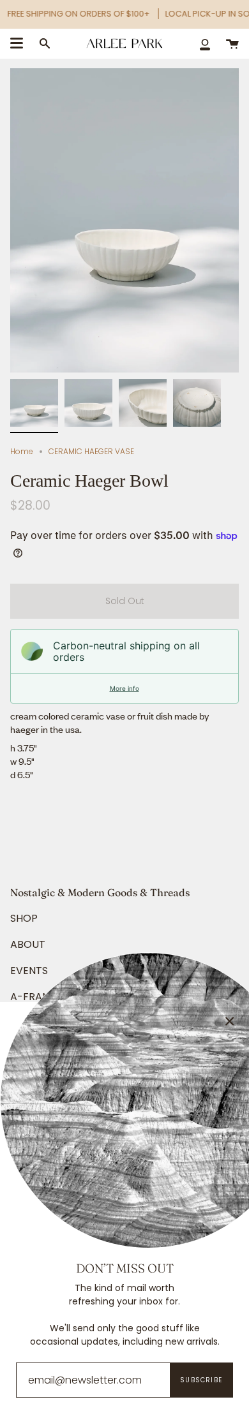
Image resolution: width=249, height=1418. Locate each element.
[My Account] (205, 43)
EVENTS (29, 970)
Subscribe (201, 1380)
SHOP (24, 918)
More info (124, 688)
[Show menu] (16, 43)
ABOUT (27, 944)
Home (21, 451)
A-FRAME (33, 996)
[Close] (229, 1021)
